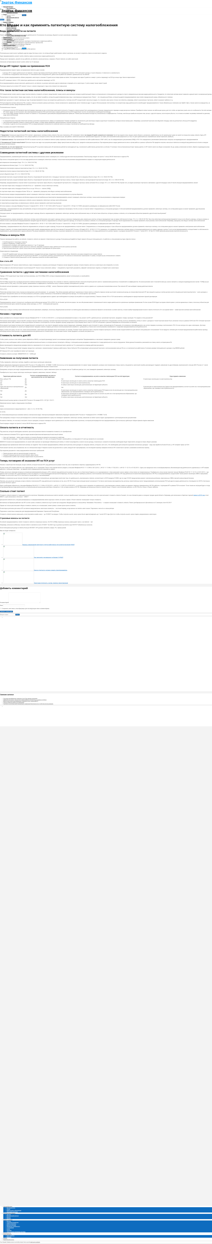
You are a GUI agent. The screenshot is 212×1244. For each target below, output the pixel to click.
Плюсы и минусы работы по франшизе (13, 702)
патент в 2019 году (199, 495)
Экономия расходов (12, 13)
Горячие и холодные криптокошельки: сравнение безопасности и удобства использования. (28, 703)
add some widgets (35, 1242)
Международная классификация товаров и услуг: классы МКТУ (20, 701)
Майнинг (9, 1237)
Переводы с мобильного (13, 1226)
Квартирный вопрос (8, 1239)
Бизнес (5, 1238)
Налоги (9, 19)
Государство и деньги (9, 1213)
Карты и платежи (11, 28)
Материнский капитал (13, 17)
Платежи (9, 1230)
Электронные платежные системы (16, 1231)
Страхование (10, 1227)
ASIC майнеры (10, 1235)
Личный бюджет (8, 7)
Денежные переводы (12, 1222)
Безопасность (7, 1233)
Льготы (9, 16)
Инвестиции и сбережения (14, 1210)
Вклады (9, 1221)
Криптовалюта (7, 1234)
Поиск (24, 15)
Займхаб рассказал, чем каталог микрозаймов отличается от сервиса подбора (24, 699)
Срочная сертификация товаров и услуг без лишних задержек (20, 698)
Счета (8, 32)
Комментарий (4, 602)
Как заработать (11, 1208)
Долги (8, 1209)
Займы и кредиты (11, 1223)
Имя (1, 605)
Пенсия (9, 20)
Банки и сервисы (8, 22)
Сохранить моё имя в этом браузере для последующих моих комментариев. (26, 608)
